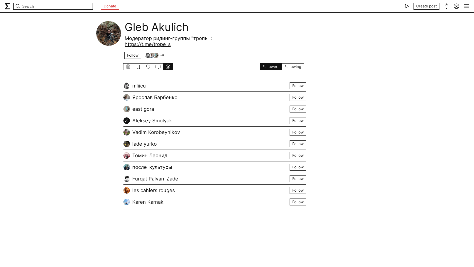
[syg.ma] (7, 6)
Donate (110, 6)
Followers (270, 66)
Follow (132, 55)
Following (292, 66)
